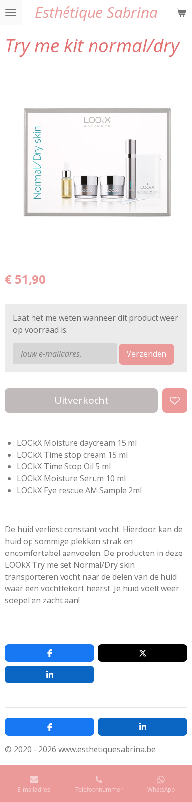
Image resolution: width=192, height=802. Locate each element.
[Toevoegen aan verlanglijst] (174, 400)
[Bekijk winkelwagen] (181, 12)
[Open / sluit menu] (11, 12)
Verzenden (146, 353)
